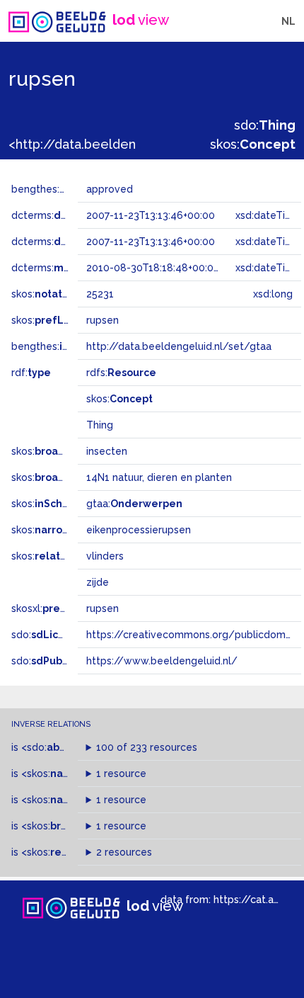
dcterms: (69, 215)
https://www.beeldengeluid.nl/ (162, 661)
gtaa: (134, 503)
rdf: (31, 372)
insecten (106, 451)
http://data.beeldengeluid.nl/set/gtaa (178, 346)
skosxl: (53, 608)
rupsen (102, 608)
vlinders (105, 556)
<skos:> (62, 773)
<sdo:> (51, 747)
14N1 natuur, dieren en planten (159, 477)
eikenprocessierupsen (138, 529)
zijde (97, 582)
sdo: (265, 125)
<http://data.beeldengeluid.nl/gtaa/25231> (139, 144)
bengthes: (50, 189)
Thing (99, 425)
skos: (253, 144)
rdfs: (121, 372)
